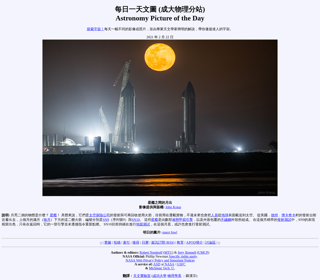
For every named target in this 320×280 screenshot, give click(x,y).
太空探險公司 (99, 215)
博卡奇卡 (288, 215)
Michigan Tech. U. (162, 268)
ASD (156, 264)
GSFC (181, 264)
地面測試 (143, 224)
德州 (274, 215)
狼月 (47, 220)
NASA (169, 264)
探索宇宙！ (95, 29)
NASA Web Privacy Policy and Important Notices (160, 260)
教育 (180, 242)
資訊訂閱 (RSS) (162, 242)
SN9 (106, 220)
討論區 (210, 242)
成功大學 (160, 276)
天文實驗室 (142, 276)
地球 (224, 215)
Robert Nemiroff (151, 252)
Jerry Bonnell (187, 252)
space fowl (169, 232)
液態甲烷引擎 (182, 220)
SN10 (136, 220)
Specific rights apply (183, 256)
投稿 (117, 242)
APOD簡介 (194, 242)
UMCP (203, 252)
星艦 (53, 215)
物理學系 (174, 276)
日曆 (145, 242)
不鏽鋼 (226, 220)
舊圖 (107, 242)
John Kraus (173, 207)
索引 (126, 242)
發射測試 (284, 220)
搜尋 (135, 242)
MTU (168, 252)
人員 (214, 215)
